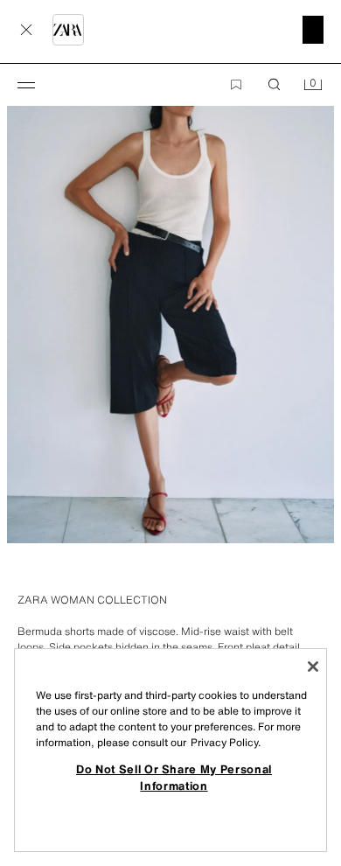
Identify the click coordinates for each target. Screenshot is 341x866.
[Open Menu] (26, 84)
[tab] (8, 575)
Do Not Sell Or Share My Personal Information (174, 776)
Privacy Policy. (226, 742)
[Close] (313, 666)
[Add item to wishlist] (236, 85)
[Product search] (274, 84)
